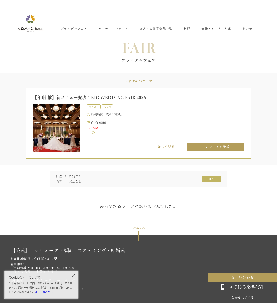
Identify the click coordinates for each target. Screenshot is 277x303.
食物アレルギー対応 (216, 28)
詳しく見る (166, 146)
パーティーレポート (113, 28)
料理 (187, 28)
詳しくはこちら (44, 292)
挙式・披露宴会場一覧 (156, 28)
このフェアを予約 (216, 147)
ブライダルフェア (74, 28)
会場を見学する (242, 297)
